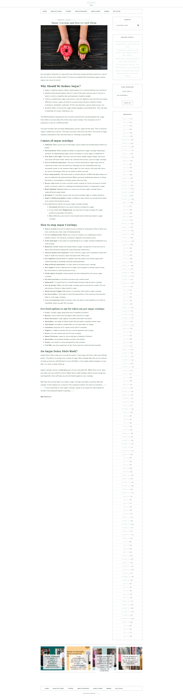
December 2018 (126, 440)
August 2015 (126, 580)
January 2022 (126, 311)
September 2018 (126, 451)
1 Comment (86, 20)
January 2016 (126, 562)
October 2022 (126, 279)
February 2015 (126, 601)
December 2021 (126, 314)
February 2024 (126, 223)
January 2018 (126, 478)
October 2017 (126, 489)
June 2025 (126, 167)
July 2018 (126, 458)
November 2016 (126, 527)
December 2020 (126, 356)
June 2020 (126, 377)
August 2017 (126, 496)
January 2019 (126, 437)
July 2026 (126, 122)
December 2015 (126, 566)
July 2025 (126, 164)
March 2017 (126, 513)
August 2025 (126, 160)
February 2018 (126, 475)
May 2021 (126, 339)
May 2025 (126, 171)
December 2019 (126, 398)
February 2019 (126, 433)
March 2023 (126, 262)
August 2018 (126, 454)
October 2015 (126, 573)
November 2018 (126, 444)
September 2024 (126, 199)
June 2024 (126, 209)
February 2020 (126, 391)
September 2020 (126, 367)
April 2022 (126, 300)
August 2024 (126, 202)
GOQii (91, 2)
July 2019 (126, 416)
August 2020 (126, 370)
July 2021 (126, 332)
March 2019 (126, 430)
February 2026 (126, 139)
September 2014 (126, 618)
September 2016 (126, 534)
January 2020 (126, 395)
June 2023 (126, 251)
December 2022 (126, 272)
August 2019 (126, 412)
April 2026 (126, 132)
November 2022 (126, 276)
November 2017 (126, 485)
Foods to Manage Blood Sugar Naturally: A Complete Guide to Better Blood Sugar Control (127, 44)
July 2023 (126, 248)
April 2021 (126, 342)
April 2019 (126, 426)
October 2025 (126, 153)
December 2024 (126, 188)
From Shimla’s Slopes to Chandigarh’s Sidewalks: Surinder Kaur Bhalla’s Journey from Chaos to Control (104, 664)
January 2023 (126, 269)
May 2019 (126, 423)
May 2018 (126, 465)
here (72, 391)
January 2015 (126, 604)
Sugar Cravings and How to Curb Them (74, 22)
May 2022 (126, 297)
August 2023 (126, 244)
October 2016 (126, 531)
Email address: (127, 91)
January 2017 (126, 520)
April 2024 (126, 216)
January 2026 (126, 143)
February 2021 (126, 349)
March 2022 (126, 304)
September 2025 (126, 157)
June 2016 (126, 545)
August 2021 (126, 328)
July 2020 (126, 374)
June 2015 (126, 587)
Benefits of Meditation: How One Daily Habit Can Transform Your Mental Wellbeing (127, 73)
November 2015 (126, 569)
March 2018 (126, 472)
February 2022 (126, 307)
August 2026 (126, 118)
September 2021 (126, 325)
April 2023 (126, 258)
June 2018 (126, 461)
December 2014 (126, 608)
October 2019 (126, 405)
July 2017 (126, 499)
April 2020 (126, 384)
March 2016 (126, 555)
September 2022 (126, 283)
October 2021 (126, 321)
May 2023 (126, 255)
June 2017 (126, 503)
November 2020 (126, 360)
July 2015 (126, 583)
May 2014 (126, 632)
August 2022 (126, 286)
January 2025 (126, 185)
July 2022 (126, 290)
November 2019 (126, 402)
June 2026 (126, 125)
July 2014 (126, 625)
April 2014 (126, 636)
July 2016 (126, 541)
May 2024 (126, 213)
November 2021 (126, 318)
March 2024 (126, 220)
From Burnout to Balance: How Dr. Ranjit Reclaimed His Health (130, 660)
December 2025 (126, 146)
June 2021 (126, 335)
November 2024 (126, 192)
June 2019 (126, 419)
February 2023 (126, 265)
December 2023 (126, 230)
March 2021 (126, 346)
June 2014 (126, 629)
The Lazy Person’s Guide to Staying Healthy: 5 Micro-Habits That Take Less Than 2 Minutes (127, 52)
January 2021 (126, 353)
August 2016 (126, 538)
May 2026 (126, 129)
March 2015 (126, 597)
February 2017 (126, 517)
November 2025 (126, 150)
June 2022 (126, 293)
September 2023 (126, 241)
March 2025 (126, 178)
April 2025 (126, 174)
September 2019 (126, 409)
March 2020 (126, 388)
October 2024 (126, 195)
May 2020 (126, 381)
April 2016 (126, 552)
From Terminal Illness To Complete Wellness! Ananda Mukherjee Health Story (52, 662)
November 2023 (126, 234)
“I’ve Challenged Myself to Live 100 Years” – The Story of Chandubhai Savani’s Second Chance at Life (78, 663)
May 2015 (126, 590)
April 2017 (126, 510)
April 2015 (126, 594)
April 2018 (126, 468)
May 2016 (126, 548)
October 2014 (126, 615)
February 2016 (126, 559)
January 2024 (126, 227)
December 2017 (126, 482)
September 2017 (126, 492)
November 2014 (126, 611)
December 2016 (126, 524)
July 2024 (126, 206)
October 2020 (126, 363)
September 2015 (126, 576)
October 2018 (126, 447)
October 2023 (126, 237)
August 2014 (126, 622)
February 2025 (126, 181)
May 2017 (126, 506)
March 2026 (126, 136)
